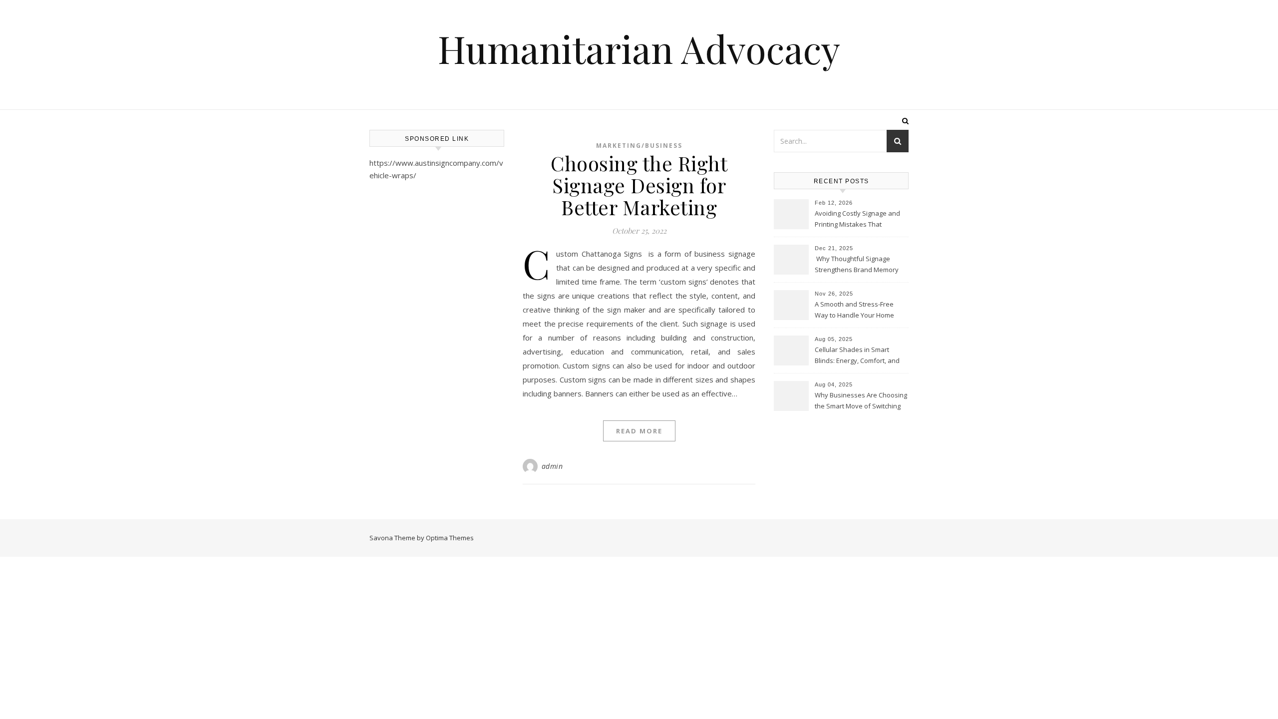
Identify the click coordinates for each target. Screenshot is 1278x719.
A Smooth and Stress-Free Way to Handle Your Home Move (854, 311)
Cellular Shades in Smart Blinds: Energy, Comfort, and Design (857, 356)
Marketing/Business (639, 145)
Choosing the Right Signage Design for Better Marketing (639, 185)
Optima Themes (450, 537)
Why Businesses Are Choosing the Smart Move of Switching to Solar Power (861, 401)
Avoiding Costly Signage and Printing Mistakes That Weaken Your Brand (857, 220)
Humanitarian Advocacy (639, 48)
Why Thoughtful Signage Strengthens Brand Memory (857, 264)
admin (552, 466)
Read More (639, 430)
